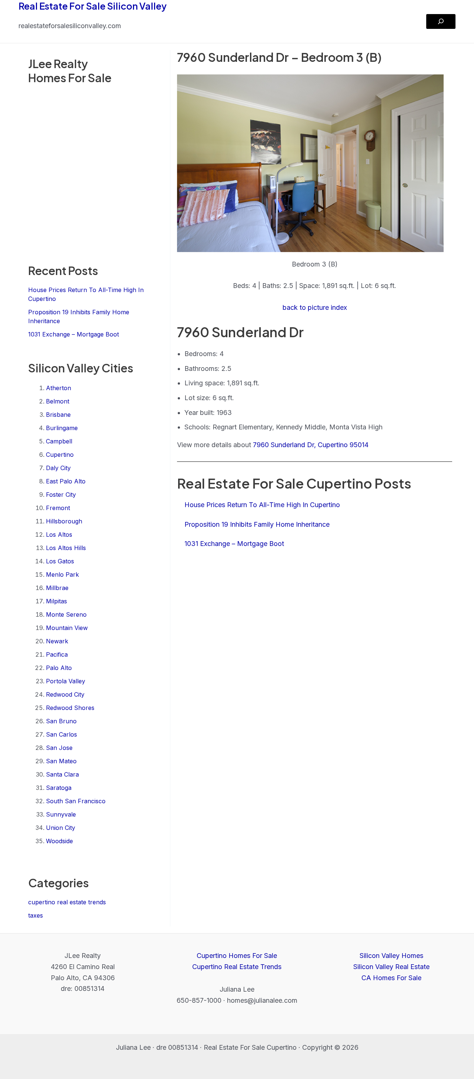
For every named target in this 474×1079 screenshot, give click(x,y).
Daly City (58, 468)
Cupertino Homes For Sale (237, 955)
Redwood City (65, 694)
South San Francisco (76, 801)
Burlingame (62, 428)
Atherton (58, 388)
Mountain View (67, 627)
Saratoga (58, 787)
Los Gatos (60, 561)
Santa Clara (62, 774)
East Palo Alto (66, 481)
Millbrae (57, 588)
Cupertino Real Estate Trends (236, 967)
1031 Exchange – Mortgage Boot (73, 334)
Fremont (58, 508)
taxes (35, 915)
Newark (57, 641)
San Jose (59, 747)
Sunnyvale (61, 814)
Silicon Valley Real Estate (391, 967)
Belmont (57, 401)
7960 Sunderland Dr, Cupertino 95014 (310, 445)
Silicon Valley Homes (391, 955)
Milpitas (56, 601)
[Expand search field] (440, 21)
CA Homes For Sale (391, 978)
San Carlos (61, 734)
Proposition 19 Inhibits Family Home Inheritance (257, 524)
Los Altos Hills (66, 548)
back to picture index (315, 307)
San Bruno (61, 721)
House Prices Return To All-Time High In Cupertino (262, 505)
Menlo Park (62, 574)
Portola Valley (65, 681)
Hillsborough (64, 521)
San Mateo (61, 761)
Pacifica (57, 654)
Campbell (59, 441)
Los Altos (59, 534)
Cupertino (60, 454)
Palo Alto (59, 667)
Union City (60, 827)
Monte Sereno (66, 614)
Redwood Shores (70, 707)
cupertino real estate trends (67, 902)
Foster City (61, 494)
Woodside (59, 841)
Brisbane (58, 414)
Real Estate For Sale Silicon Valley (93, 6)
